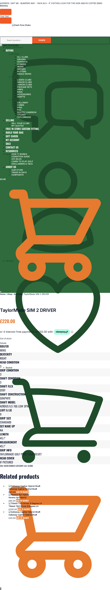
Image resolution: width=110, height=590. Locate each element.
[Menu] (5, 26)
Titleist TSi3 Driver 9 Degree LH (23, 506)
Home (2, 294)
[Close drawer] (5, 20)
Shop (9, 294)
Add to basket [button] (22, 491)
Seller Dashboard (14, 47)
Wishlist (10, 261)
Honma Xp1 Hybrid (17, 497)
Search (42, 40)
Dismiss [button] (4, 5)
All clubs (18, 294)
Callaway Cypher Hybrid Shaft (23, 489)
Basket (9, 367)
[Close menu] (5, 12)
